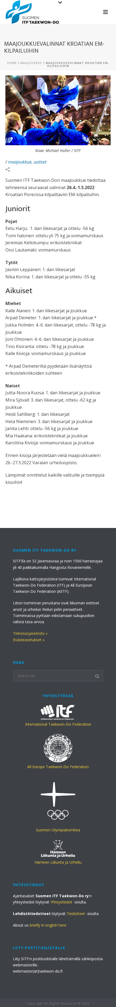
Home (12, 63)
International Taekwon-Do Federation (58, 724)
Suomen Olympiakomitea (58, 829)
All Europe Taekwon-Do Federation (58, 766)
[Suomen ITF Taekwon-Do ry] (32, 12)
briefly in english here (48, 925)
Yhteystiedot (61, 902)
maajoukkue (31, 63)
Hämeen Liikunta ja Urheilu (58, 862)
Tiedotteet (76, 913)
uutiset (40, 162)
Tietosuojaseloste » (30, 633)
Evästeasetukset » (29, 639)
